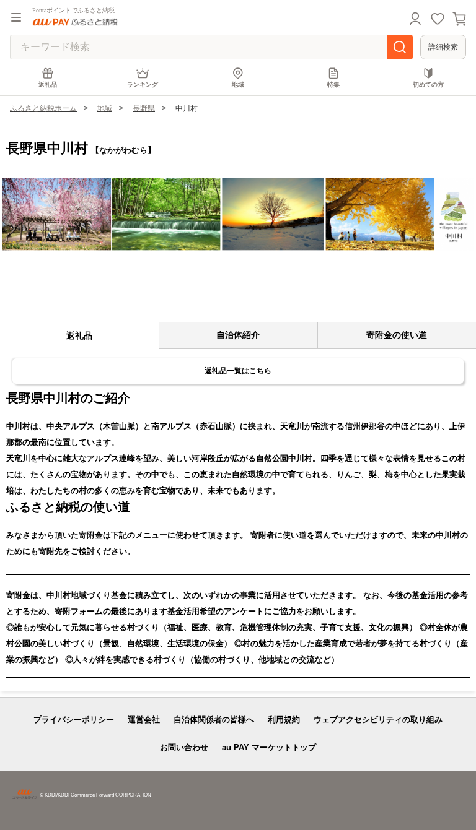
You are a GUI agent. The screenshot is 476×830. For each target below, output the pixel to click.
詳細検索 (443, 47)
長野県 (144, 108)
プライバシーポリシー (73, 719)
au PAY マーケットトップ (269, 747)
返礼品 (47, 84)
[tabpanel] (238, 214)
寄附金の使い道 (396, 335)
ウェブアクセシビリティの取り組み (378, 719)
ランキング (142, 84)
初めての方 (428, 84)
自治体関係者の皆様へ (214, 719)
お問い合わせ (184, 747)
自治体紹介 (238, 335)
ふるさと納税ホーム (43, 108)
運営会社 (144, 719)
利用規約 (284, 719)
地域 (238, 84)
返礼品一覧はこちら (238, 370)
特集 (333, 84)
